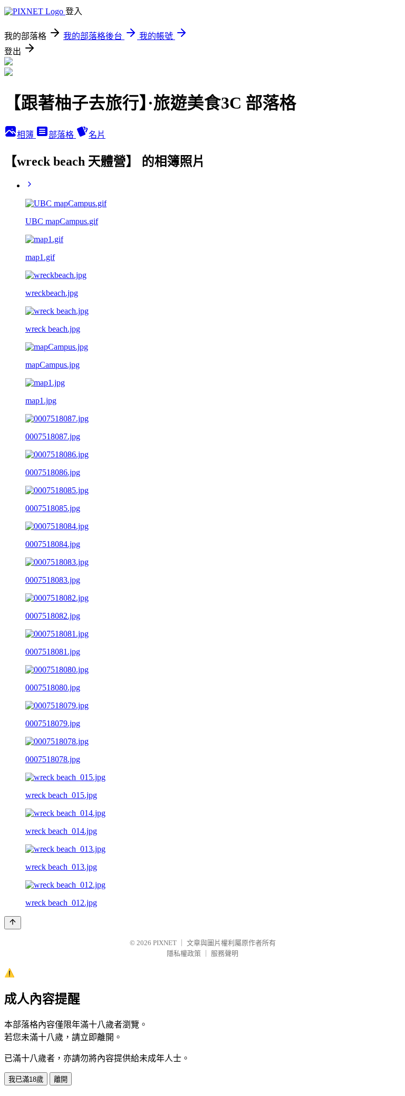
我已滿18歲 (25, 1079)
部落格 (62, 134)
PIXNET (165, 943)
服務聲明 (224, 953)
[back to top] (12, 922)
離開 (61, 1079)
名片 (97, 134)
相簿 (26, 134)
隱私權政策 (184, 953)
